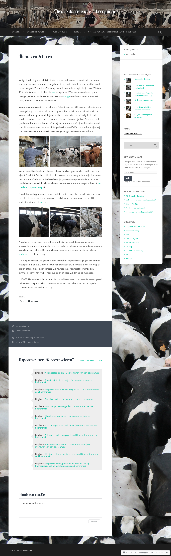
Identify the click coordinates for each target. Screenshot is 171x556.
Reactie (94, 521)
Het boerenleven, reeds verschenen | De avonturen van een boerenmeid (66, 455)
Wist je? (129, 259)
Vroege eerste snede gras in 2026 (139, 212)
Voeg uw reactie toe (91, 360)
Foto (127, 235)
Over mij (16, 32)
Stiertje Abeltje (132, 204)
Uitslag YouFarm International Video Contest (112, 32)
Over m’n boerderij (36, 32)
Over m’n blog (59, 32)
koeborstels (24, 254)
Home (76, 32)
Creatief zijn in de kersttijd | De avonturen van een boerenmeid (63, 381)
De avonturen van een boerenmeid (85, 11)
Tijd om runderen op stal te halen (30, 338)
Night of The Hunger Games (27, 342)
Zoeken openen (159, 32)
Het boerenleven (23, 331)
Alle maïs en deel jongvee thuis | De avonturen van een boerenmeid (66, 436)
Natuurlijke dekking (142, 79)
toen (42, 202)
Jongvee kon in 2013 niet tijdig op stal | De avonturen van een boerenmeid (67, 391)
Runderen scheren (35, 56)
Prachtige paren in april (135, 208)
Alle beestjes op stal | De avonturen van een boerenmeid (72, 373)
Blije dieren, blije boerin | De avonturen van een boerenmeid (62, 417)
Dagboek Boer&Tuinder (135, 227)
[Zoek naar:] (141, 145)
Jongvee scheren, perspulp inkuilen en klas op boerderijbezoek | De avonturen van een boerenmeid (62, 465)
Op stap (129, 247)
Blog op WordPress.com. (20, 550)
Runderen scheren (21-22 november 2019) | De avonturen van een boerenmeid (62, 445)
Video (128, 255)
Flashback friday (132, 231)
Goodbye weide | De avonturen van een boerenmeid (70, 399)
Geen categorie (132, 238)
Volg (128, 178)
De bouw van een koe (143, 100)
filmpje (66, 96)
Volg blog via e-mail (133, 157)
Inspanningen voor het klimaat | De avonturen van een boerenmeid (66, 426)
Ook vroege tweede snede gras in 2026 (142, 200)
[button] (34, 151)
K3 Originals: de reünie (135, 196)
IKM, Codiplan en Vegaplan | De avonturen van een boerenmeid (64, 407)
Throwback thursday (134, 251)
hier (53, 92)
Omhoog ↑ (157, 550)
